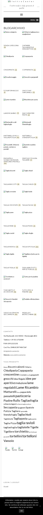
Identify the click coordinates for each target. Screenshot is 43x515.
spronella (24, 411)
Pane (18, 392)
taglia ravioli (26, 423)
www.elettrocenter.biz (18, 355)
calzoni (20, 366)
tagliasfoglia (10, 427)
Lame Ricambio (27, 387)
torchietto (21, 431)
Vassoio (9, 440)
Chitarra (27, 367)
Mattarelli (10, 391)
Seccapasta (10, 407)
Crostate (23, 375)
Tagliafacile (8, 419)
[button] (32, 20)
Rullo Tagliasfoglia (25, 400)
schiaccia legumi (10, 404)
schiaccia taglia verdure (24, 404)
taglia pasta (32, 419)
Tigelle (34, 427)
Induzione (21, 382)
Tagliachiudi (24, 414)
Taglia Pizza (10, 423)
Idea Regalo (19, 378)
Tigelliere (9, 431)
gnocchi (8, 378)
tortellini (16, 436)
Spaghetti (21, 407)
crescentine (11, 374)
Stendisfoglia (10, 414)
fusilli (28, 375)
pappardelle (25, 392)
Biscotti (12, 366)
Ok (21, 511)
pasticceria (22, 396)
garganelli (35, 375)
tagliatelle (23, 427)
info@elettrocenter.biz (11, 351)
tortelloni (29, 436)
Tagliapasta (20, 418)
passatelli (9, 396)
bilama (6, 367)
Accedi (6, 487)
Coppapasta (25, 370)
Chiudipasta (11, 370)
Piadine (8, 400)
